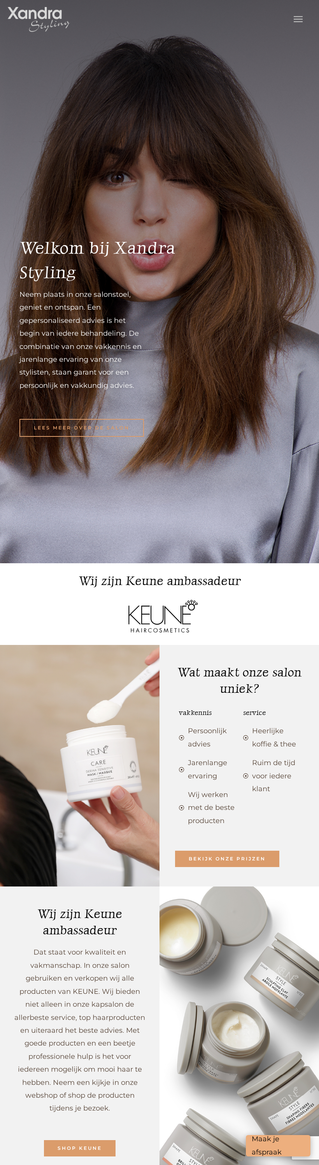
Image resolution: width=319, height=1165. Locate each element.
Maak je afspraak (267, 1145)
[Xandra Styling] (39, 19)
